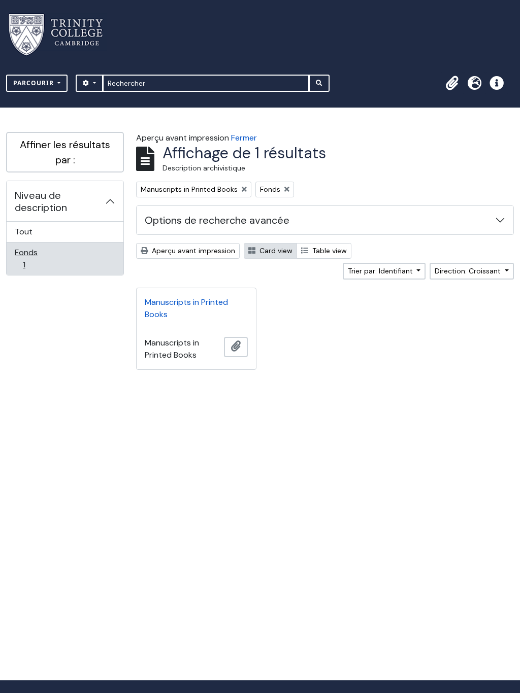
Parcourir (34, 83)
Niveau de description (41, 201)
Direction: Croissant (469, 270)
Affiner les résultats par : (65, 152)
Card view (274, 250)
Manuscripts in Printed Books (186, 308)
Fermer (244, 137)
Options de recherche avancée (217, 220)
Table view (328, 250)
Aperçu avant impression (192, 250)
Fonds (35, 258)
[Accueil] (61, 34)
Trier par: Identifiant (381, 270)
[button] (452, 83)
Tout (23, 231)
